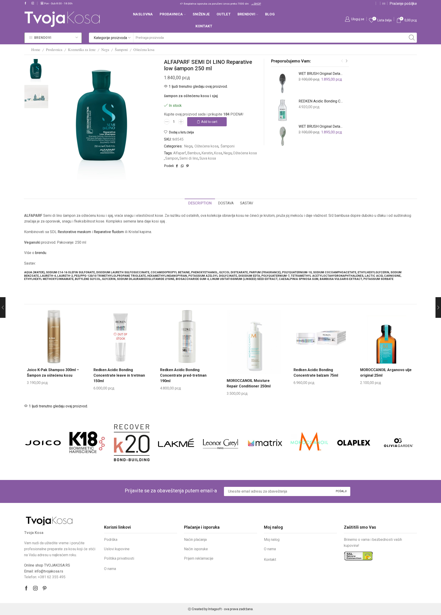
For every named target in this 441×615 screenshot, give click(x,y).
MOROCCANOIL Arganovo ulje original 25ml (386, 373)
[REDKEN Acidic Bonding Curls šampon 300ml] (282, 110)
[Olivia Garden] (353, 443)
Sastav (246, 203)
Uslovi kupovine (117, 549)
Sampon (171, 158)
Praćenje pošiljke (403, 3)
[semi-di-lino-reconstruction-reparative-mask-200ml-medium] (36, 97)
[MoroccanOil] (265, 442)
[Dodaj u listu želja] (63, 334)
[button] (342, 61)
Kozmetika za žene (82, 49)
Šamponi (121, 49)
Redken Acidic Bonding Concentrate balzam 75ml (316, 373)
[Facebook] (25, 3)
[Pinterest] (44, 588)
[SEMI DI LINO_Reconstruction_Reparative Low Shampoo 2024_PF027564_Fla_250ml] (36, 70)
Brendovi (246, 14)
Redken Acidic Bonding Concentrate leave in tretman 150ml (119, 375)
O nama (110, 569)
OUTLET (224, 14)
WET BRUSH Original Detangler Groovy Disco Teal (321, 126)
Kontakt (203, 26)
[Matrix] (220, 442)
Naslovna (143, 14)
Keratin (207, 153)
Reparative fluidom (109, 232)
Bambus (193, 153)
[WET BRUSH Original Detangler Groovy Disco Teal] (282, 135)
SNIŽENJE (201, 14)
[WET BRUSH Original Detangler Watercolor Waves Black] (282, 82)
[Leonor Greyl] (176, 442)
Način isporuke (196, 549)
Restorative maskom (74, 232)
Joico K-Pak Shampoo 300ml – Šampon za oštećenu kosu (53, 373)
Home (35, 49)
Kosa (218, 153)
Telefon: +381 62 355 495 (44, 577)
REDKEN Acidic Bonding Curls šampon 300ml (321, 101)
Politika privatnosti (119, 558)
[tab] (200, 203)
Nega (105, 49)
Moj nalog (272, 539)
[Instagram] (32, 3)
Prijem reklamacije (198, 558)
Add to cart (209, 122)
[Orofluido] (398, 442)
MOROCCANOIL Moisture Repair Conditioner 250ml (249, 383)
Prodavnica (171, 14)
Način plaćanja (195, 539)
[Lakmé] (131, 442)
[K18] (43, 442)
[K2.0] (87, 442)
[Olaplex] (309, 442)
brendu (40, 253)
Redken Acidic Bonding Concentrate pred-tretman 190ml (183, 375)
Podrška (110, 539)
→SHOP (160, 3)
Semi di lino (188, 158)
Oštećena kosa (143, 49)
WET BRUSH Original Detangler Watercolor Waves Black (321, 73)
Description (200, 203)
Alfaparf (179, 153)
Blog (270, 14)
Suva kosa (207, 158)
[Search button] (412, 37)
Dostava (226, 203)
